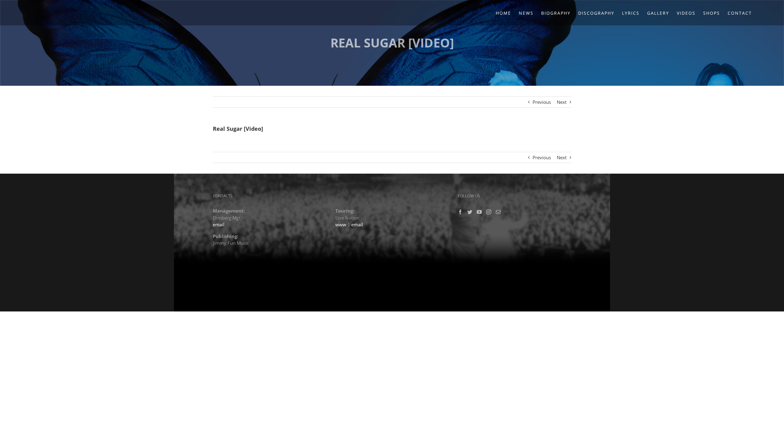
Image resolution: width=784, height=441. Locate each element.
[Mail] (498, 211)
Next (562, 102)
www (340, 224)
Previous (542, 102)
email (218, 224)
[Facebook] (460, 211)
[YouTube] (479, 211)
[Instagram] (488, 211)
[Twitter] (469, 211)
